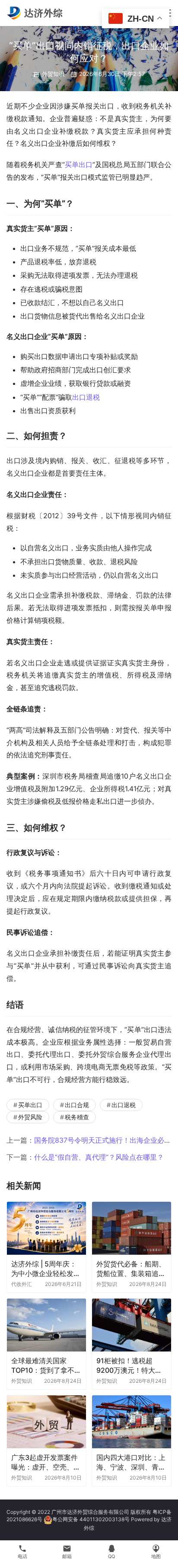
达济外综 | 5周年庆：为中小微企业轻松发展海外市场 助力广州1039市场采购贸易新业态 (45, 1268)
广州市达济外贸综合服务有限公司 (90, 1512)
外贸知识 (53, 73)
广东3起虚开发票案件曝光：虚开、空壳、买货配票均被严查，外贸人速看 (45, 1462)
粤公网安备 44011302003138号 (91, 1519)
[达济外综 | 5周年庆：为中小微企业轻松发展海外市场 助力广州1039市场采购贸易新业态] (46, 1228)
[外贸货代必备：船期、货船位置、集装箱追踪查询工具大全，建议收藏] (131, 1228)
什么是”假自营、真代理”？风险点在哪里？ (99, 1157)
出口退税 (86, 397)
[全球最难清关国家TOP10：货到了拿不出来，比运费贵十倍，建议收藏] (46, 1325)
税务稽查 (77, 1117)
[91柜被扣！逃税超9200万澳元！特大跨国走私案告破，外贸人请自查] (131, 1325)
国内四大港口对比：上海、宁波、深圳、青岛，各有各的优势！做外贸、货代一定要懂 (130, 1462)
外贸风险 (30, 1117)
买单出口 (78, 164)
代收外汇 (21, 1284)
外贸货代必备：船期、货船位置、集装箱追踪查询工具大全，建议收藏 (130, 1268)
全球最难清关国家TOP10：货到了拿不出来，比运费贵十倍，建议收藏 (46, 1365)
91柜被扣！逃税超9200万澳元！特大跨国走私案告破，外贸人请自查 (130, 1365)
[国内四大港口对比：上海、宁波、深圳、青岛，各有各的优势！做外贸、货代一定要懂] (131, 1421)
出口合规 (77, 1104)
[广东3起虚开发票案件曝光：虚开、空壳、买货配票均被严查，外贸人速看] (46, 1421)
